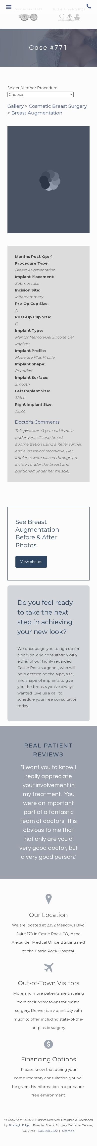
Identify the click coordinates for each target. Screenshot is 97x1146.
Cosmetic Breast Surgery (58, 106)
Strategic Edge (18, 1125)
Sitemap (68, 1131)
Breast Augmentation (36, 113)
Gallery (15, 106)
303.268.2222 (48, 1131)
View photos (31, 562)
